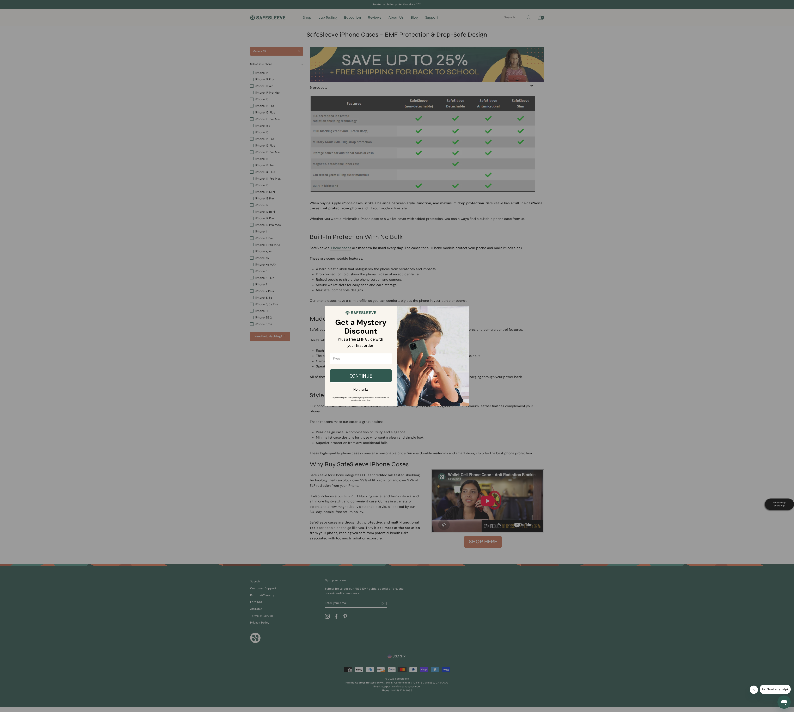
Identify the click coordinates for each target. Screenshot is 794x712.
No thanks (360, 389)
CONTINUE (360, 375)
